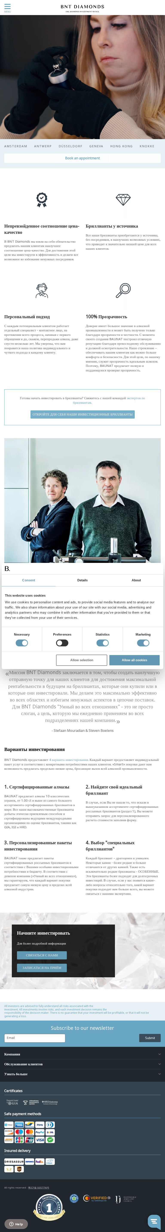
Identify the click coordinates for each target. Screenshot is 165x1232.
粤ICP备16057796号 (38, 1187)
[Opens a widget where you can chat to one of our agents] (16, 1224)
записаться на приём (42, 967)
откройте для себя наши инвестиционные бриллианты (83, 414)
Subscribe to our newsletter (82, 1028)
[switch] (62, 642)
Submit (150, 1038)
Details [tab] (82, 580)
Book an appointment (82, 158)
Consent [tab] (28, 580)
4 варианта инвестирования (68, 759)
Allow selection (81, 660)
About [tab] (136, 580)
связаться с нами (42, 955)
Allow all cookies (134, 660)
